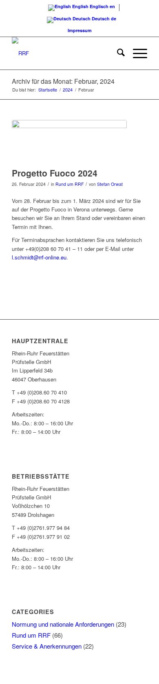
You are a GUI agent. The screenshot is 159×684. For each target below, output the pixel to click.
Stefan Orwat (110, 184)
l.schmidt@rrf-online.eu (39, 257)
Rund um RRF (69, 184)
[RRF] (66, 53)
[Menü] (136, 53)
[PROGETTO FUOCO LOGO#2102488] (69, 141)
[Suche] (117, 53)
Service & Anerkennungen (47, 646)
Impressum (80, 30)
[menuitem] (117, 53)
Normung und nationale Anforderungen (63, 624)
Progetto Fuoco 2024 (54, 173)
